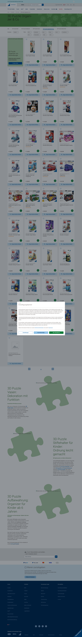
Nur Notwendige (41, 332)
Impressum (51, 327)
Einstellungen (26, 332)
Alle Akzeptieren (56, 332)
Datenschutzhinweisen (39, 327)
